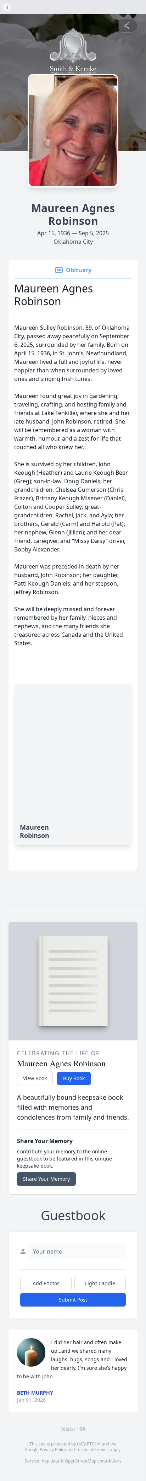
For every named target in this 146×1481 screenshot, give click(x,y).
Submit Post (73, 1299)
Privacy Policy (53, 1450)
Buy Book (74, 1078)
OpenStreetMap (80, 1461)
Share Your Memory (46, 1178)
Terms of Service (92, 1450)
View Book (35, 1078)
